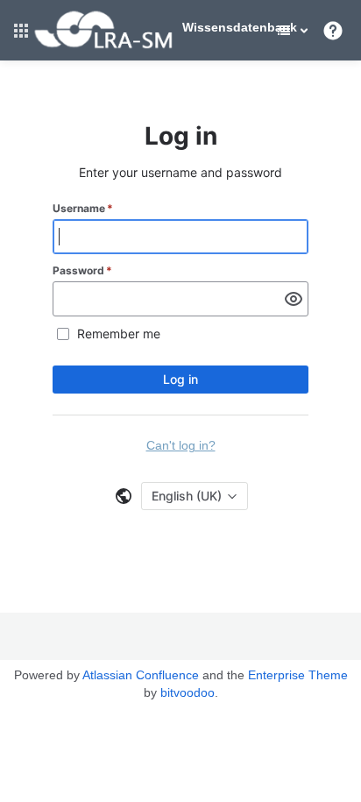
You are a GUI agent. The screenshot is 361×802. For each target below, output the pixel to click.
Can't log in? (181, 445)
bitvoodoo (187, 692)
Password (82, 270)
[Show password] (294, 299)
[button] (21, 30)
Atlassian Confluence (140, 675)
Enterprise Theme (298, 675)
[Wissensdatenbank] (103, 46)
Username (83, 208)
